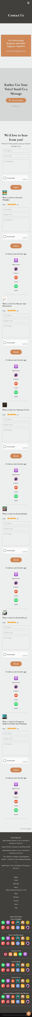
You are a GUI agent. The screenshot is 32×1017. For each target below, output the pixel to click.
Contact (16, 901)
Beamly (18, 106)
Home (16, 880)
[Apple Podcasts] (8, 924)
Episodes (16, 884)
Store (16, 904)
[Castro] (18, 924)
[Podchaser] (27, 929)
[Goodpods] (27, 924)
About (16, 887)
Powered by (25, 828)
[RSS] (22, 929)
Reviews (16, 897)
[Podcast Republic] (18, 929)
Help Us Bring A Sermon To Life (16, 890)
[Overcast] (22, 924)
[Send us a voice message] (28, 1014)
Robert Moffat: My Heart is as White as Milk (16, 847)
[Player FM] (8, 929)
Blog (16, 893)
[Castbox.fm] (13, 924)
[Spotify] (3, 924)
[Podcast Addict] (13, 929)
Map (16, 908)
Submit (16, 187)
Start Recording (17, 100)
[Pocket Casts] (3, 929)
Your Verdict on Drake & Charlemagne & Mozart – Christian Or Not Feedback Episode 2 (16, 859)
